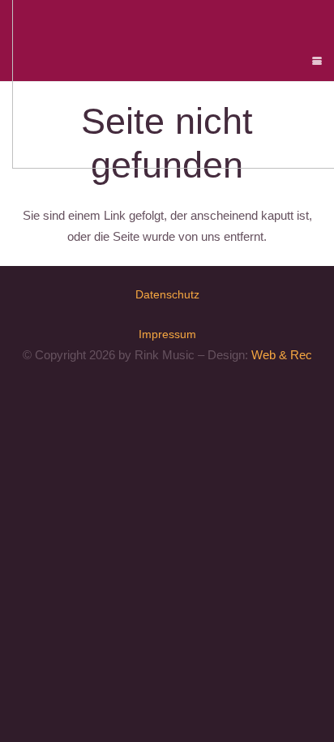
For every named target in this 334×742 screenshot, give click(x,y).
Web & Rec (281, 355)
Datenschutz (167, 294)
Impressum (167, 334)
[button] (317, 61)
